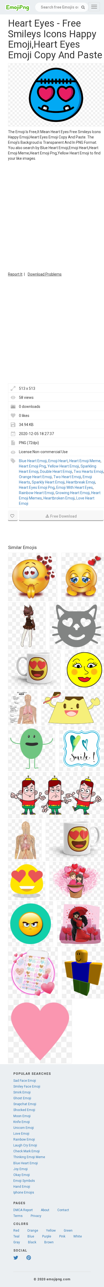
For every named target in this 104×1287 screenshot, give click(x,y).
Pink (62, 1236)
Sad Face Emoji (24, 1081)
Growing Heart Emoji (72, 493)
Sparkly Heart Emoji (48, 482)
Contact (63, 1210)
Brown (49, 1242)
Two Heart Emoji (67, 477)
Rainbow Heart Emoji (36, 493)
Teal (16, 1236)
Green (68, 1230)
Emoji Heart (58, 461)
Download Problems (45, 274)
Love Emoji (21, 1134)
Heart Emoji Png (32, 466)
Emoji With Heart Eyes (74, 487)
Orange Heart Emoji (35, 477)
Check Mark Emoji (26, 1151)
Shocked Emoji (24, 1110)
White (77, 1236)
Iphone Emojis (23, 1192)
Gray (16, 1242)
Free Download (63, 516)
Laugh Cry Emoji (25, 1145)
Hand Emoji (21, 1186)
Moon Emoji (22, 1116)
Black (32, 1242)
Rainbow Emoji (24, 1139)
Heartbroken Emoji (59, 498)
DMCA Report (23, 1210)
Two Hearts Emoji (88, 471)
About (45, 1210)
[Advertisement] (52, 216)
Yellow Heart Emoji (63, 466)
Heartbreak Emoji (80, 482)
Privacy (36, 1216)
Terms (18, 1216)
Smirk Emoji (22, 1092)
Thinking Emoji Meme (29, 1157)
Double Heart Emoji (56, 471)
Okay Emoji (21, 1175)
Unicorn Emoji (23, 1128)
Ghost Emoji (22, 1098)
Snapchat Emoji (24, 1104)
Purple (46, 1236)
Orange (32, 1230)
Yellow (51, 1230)
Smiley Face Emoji (26, 1086)
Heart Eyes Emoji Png (37, 487)
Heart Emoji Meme (85, 461)
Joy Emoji (20, 1169)
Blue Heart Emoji (33, 461)
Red (16, 1230)
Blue (30, 1236)
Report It (15, 274)
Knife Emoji (21, 1122)
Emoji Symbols (24, 1181)
